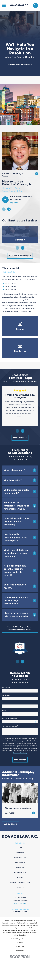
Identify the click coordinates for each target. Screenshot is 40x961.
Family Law (20, 867)
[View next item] (9, 209)
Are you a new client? (9, 718)
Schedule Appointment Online (20, 882)
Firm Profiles (20, 852)
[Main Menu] (4, 5)
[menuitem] (20, 942)
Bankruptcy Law (20, 857)
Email (4, 710)
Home (20, 847)
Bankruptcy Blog (20, 872)
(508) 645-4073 (20, 912)
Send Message (20, 760)
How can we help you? (10, 726)
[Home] (19, 5)
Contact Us (20, 887)
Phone (4, 703)
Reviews (20, 877)
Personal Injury (20, 862)
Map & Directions (20, 903)
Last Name (6, 695)
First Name (6, 687)
